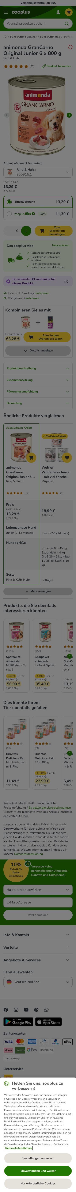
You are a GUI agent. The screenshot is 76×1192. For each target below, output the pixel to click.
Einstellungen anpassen (38, 1158)
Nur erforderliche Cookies (38, 1183)
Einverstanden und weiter (38, 1171)
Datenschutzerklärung (18, 1148)
